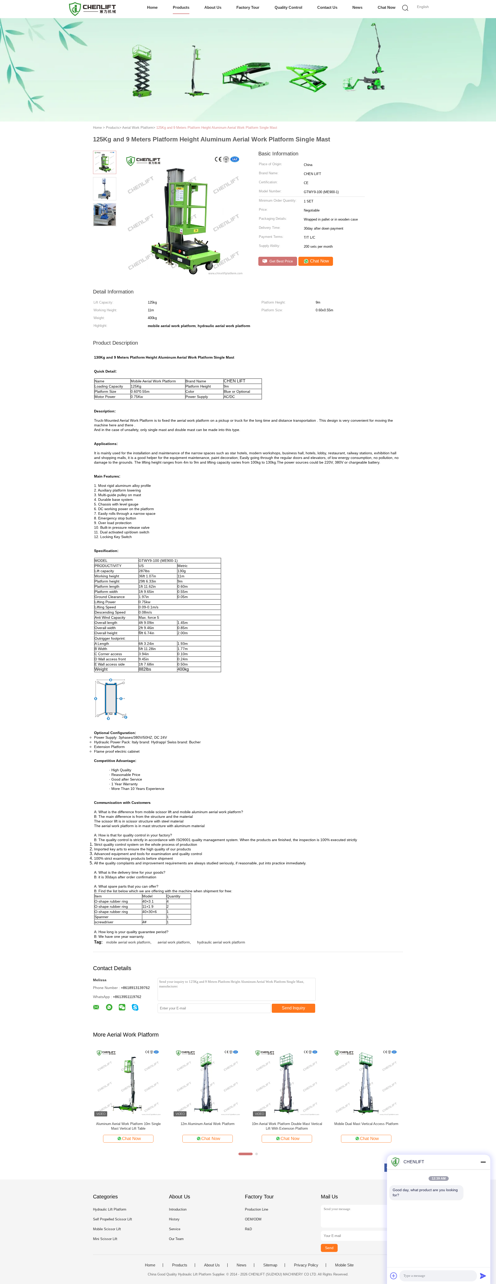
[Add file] (393, 1275)
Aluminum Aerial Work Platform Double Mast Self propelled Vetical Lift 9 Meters (128, 1126)
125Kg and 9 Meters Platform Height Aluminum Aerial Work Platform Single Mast (216, 128)
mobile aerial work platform (128, 942)
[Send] (483, 1275)
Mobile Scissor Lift (107, 1229)
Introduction (178, 1209)
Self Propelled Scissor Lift (112, 1219)
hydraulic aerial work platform (221, 942)
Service (174, 1229)
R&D (248, 1229)
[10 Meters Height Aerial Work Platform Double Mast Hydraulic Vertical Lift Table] (207, 1082)
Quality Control (288, 7)
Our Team (176, 1239)
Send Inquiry (293, 1008)
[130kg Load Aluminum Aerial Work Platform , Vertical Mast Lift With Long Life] (366, 1082)
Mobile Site (344, 1265)
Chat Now (387, 7)
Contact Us (327, 7)
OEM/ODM (253, 1219)
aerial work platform (174, 942)
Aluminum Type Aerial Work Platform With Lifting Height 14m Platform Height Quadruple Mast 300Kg (287, 1126)
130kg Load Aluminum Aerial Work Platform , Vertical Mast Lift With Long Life (366, 1126)
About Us (212, 7)
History (174, 1219)
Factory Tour (247, 7)
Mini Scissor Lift (105, 1239)
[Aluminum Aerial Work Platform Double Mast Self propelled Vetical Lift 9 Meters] (128, 1082)
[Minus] (483, 1162)
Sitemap (270, 1265)
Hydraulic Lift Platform (109, 1209)
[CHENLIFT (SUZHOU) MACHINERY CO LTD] (92, 9)
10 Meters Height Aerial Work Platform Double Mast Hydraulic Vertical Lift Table (207, 1126)
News (357, 7)
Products (181, 7)
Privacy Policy (306, 1265)
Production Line (256, 1209)
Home (152, 7)
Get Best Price (280, 261)
